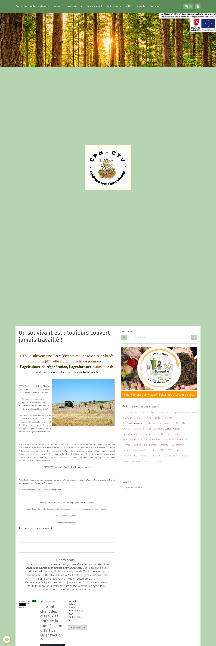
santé (157, 417)
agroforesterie (153, 439)
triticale (159, 460)
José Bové (182, 439)
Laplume (177, 412)
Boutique (154, 6)
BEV (170, 450)
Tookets (168, 417)
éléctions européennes (159, 423)
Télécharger (78, 627)
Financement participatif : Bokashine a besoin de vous (159, 394)
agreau (148, 460)
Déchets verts (130, 455)
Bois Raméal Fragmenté (156, 444)
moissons (157, 455)
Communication (131, 412)
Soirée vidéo (149, 412)
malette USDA (157, 450)
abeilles (144, 455)
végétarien (164, 412)
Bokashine (113, 6)
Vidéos (129, 6)
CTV (183, 423)
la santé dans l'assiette (134, 450)
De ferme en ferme (171, 434)
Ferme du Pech (94, 6)
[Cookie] (6, 639)
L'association (73, 6)
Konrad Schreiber (132, 444)
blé (176, 423)
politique (127, 417)
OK (194, 337)
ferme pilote (171, 455)
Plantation (190, 412)
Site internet (178, 444)
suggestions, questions (66, 522)
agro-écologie (151, 434)
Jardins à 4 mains (131, 434)
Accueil (57, 6)
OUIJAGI (127, 428)
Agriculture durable (132, 439)
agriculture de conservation (164, 428)
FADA (138, 417)
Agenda (141, 6)
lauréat (184, 455)
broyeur (179, 450)
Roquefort (169, 439)
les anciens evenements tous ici (35, 528)
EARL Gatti (139, 428)
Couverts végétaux (134, 423)
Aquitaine (137, 460)
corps (126, 460)
